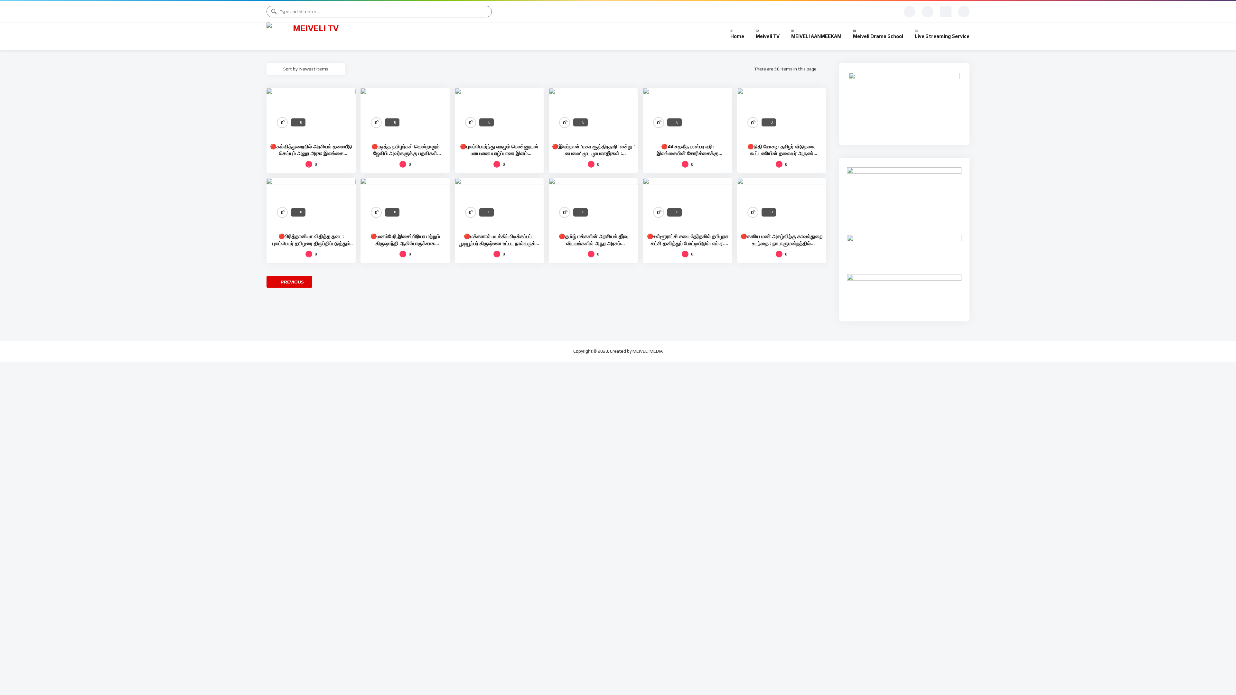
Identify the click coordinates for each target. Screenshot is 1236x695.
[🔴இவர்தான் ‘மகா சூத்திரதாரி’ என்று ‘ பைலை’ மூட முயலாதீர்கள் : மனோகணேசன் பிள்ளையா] (593, 113)
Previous (292, 281)
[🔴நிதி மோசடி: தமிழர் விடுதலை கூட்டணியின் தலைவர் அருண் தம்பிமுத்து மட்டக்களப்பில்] (781, 113)
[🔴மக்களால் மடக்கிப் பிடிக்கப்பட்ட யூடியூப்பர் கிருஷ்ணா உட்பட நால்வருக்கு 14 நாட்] (499, 203)
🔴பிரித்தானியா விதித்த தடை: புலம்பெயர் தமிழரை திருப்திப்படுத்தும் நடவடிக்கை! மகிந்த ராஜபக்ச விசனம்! (311, 243)
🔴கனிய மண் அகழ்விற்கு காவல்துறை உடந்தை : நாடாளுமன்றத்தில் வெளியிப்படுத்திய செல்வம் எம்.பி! (781, 243)
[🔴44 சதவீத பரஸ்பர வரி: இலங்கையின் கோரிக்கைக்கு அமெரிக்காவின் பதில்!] (687, 113)
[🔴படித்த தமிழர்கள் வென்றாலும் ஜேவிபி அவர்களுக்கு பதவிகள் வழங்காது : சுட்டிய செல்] (405, 113)
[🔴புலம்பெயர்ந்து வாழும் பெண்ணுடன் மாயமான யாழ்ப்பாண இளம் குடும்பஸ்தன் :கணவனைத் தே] (499, 113)
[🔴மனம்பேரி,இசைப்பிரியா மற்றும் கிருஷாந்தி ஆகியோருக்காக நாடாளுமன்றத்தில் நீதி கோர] (405, 203)
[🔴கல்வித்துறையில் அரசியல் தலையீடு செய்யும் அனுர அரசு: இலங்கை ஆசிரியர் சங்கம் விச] (311, 113)
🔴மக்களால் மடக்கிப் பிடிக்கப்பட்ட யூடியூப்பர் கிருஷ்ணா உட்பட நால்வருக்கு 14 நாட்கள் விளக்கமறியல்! (499, 243)
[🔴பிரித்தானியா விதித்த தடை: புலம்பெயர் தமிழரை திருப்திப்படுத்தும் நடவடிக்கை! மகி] (311, 203)
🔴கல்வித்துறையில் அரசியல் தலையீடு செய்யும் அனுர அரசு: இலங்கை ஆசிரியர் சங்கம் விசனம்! (311, 153)
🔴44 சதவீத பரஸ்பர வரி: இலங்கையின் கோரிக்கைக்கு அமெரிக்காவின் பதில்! (687, 153)
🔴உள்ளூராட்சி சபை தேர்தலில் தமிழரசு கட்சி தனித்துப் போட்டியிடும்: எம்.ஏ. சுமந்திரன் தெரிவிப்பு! (687, 243)
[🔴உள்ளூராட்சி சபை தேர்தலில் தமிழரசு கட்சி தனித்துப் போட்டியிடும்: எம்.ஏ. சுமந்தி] (687, 203)
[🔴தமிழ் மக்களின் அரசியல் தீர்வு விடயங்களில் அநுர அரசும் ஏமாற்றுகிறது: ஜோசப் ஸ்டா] (593, 203)
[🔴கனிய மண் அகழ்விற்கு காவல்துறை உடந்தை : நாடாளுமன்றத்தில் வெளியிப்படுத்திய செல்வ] (781, 203)
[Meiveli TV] (313, 36)
